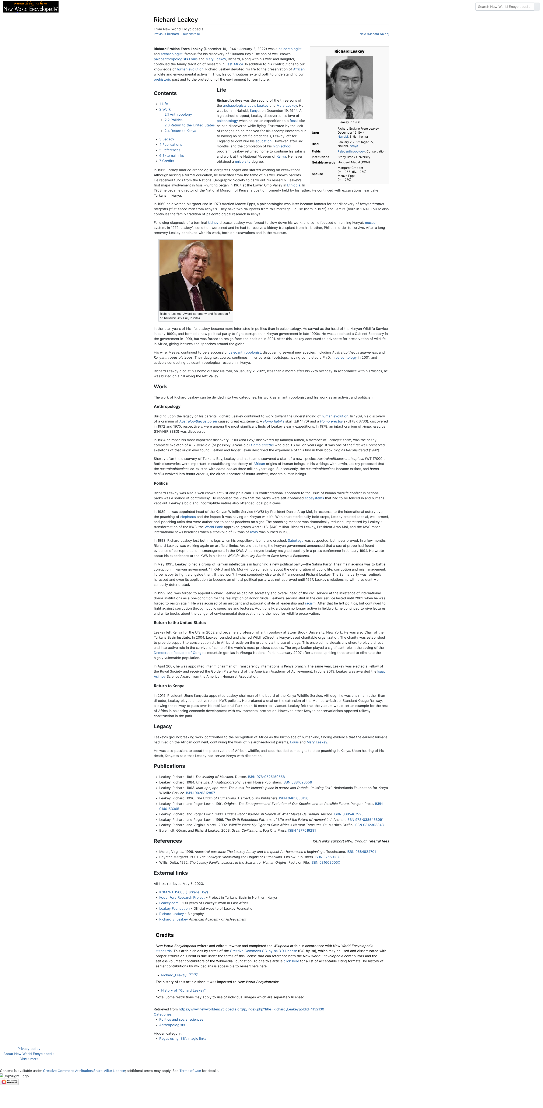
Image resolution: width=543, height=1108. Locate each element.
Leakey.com (168, 903)
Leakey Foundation (174, 908)
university (243, 161)
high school (282, 146)
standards (164, 951)
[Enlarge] (230, 313)
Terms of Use (190, 1071)
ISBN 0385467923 (349, 814)
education (264, 141)
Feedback (108, 6)
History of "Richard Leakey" (183, 990)
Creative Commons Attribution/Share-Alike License (84, 1071)
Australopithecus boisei (198, 421)
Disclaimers (29, 1059)
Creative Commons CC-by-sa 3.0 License (263, 951)
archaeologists (234, 105)
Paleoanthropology (351, 151)
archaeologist (172, 54)
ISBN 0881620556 (297, 782)
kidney (213, 222)
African (299, 69)
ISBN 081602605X (325, 862)
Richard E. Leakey (173, 919)
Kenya (354, 146)
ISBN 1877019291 (302, 830)
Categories (162, 1014)
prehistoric (162, 79)
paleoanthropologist (244, 352)
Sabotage (295, 540)
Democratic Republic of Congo (179, 653)
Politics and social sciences (181, 1019)
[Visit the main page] (31, 6)
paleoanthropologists (171, 59)
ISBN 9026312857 (200, 793)
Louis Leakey (258, 105)
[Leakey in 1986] (349, 87)
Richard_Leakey (173, 975)
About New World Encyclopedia (29, 1054)
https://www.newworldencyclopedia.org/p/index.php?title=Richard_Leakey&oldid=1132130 (251, 1009)
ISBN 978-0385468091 (365, 819)
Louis (193, 59)
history (193, 974)
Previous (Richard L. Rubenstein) (177, 34)
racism (310, 603)
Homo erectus (331, 421)
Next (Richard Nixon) (374, 34)
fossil (294, 121)
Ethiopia (293, 185)
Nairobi (343, 136)
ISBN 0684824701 (361, 851)
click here (291, 961)
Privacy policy (29, 1048)
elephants (188, 517)
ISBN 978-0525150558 (266, 777)
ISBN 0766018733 (329, 857)
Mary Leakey (216, 59)
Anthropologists (172, 1025)
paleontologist (290, 49)
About (89, 6)
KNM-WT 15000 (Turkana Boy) (183, 892)
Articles (71, 6)
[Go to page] (537, 7)
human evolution (190, 69)
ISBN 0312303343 (369, 825)
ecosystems (314, 498)
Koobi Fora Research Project (182, 897)
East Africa (234, 64)
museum (371, 222)
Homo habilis (273, 421)
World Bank (214, 527)
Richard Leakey (171, 914)
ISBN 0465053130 (293, 798)
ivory (254, 532)
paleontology (227, 121)
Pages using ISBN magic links (182, 1038)
